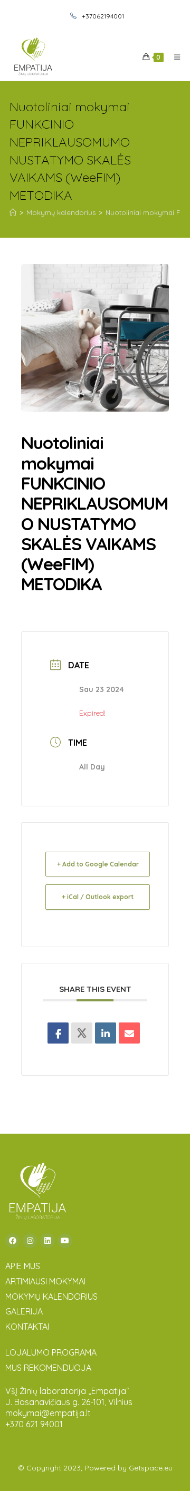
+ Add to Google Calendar (98, 864)
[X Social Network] (81, 1033)
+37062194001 (102, 16)
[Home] (13, 212)
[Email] (129, 1033)
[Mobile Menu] (173, 57)
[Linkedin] (105, 1033)
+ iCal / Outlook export (98, 897)
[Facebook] (12, 1240)
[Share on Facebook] (58, 1033)
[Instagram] (30, 1240)
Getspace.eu (151, 1468)
